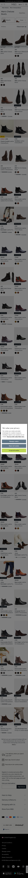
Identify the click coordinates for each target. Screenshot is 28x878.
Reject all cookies (14, 446)
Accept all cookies (14, 450)
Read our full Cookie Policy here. (15, 436)
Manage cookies (14, 441)
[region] (14, 439)
